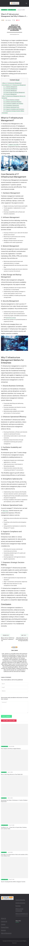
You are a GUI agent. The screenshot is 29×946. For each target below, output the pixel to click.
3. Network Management (10, 90)
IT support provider (13, 144)
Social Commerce (20, 902)
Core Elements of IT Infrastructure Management (14, 85)
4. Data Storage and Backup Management (14, 92)
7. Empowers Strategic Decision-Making (13, 111)
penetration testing (11, 317)
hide (17, 80)
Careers (3, 924)
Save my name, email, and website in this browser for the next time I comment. (14, 698)
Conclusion (5, 112)
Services (3, 930)
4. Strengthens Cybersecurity (11, 105)
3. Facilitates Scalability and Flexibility (13, 103)
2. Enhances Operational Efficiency (12, 101)
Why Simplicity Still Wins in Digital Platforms (11, 748)
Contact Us (4, 921)
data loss (5, 510)
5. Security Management (10, 94)
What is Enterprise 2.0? (22, 913)
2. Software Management (10, 88)
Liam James (8, 20)
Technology (11, 9)
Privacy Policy (4, 927)
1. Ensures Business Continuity (11, 99)
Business (4, 9)
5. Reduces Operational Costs (11, 107)
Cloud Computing (20, 899)
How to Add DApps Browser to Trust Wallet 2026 (12, 774)
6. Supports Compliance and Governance (13, 109)
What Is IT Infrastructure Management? (12, 83)
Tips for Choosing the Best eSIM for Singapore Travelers (13, 881)
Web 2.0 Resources (6, 933)
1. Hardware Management (10, 86)
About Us (3, 918)
